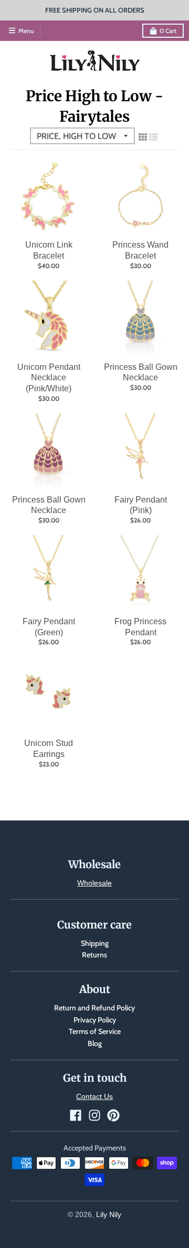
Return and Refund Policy (94, 1007)
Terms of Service (95, 1031)
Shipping (95, 943)
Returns (94, 954)
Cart (168, 31)
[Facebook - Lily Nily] (75, 1115)
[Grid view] (143, 137)
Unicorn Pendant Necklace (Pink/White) (48, 377)
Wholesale (94, 883)
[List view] (153, 137)
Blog (95, 1043)
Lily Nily (108, 1214)
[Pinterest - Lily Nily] (113, 1115)
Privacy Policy (95, 1020)
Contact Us (94, 1096)
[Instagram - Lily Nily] (94, 1115)
